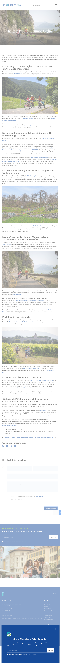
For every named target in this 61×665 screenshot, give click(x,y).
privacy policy (32, 654)
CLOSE (56, 629)
